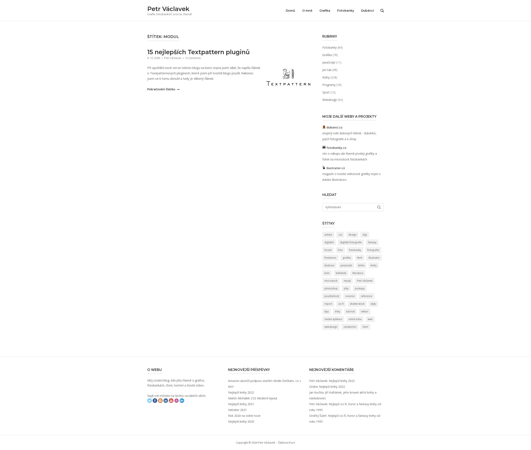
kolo (327, 273)
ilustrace (329, 265)
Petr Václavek (168, 8)
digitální (329, 242)
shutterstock (357, 304)
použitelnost (331, 296)
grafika (347, 257)
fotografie (373, 250)
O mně (307, 10)
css (340, 234)
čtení (365, 327)
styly (373, 304)
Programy (329, 85)
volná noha (355, 319)
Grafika (324, 10)
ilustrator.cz (335, 168)
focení (328, 250)
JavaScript (328, 62)
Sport (326, 92)
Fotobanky (345, 10)
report (328, 304)
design (352, 234)
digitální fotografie (351, 242)
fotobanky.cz (336, 148)
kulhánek (341, 273)
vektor (364, 311)
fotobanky (355, 250)
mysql (347, 280)
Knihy (326, 77)
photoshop (331, 288)
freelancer (330, 257)
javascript (346, 265)
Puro (292, 442)
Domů (290, 10)
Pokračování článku (161, 89)
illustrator (374, 257)
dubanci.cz (334, 127)
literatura (357, 273)
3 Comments (193, 58)
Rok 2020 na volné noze (244, 416)
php (346, 288)
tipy (326, 311)
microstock (330, 280)
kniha (361, 265)
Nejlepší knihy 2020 (241, 421)
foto (340, 250)
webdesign (330, 327)
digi (365, 234)
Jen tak (326, 70)
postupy (360, 288)
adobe (328, 234)
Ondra (313, 387)
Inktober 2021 (237, 410)
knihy (374, 265)
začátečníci (349, 327)
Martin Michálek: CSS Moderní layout (252, 398)
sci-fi (341, 304)
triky (337, 311)
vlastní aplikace (333, 319)
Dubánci (367, 10)
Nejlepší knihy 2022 (241, 392)
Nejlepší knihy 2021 (241, 404)
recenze (350, 296)
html (359, 257)
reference (366, 296)
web (370, 319)
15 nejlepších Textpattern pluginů (198, 52)
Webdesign (329, 100)
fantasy (372, 242)
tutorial (350, 311)
